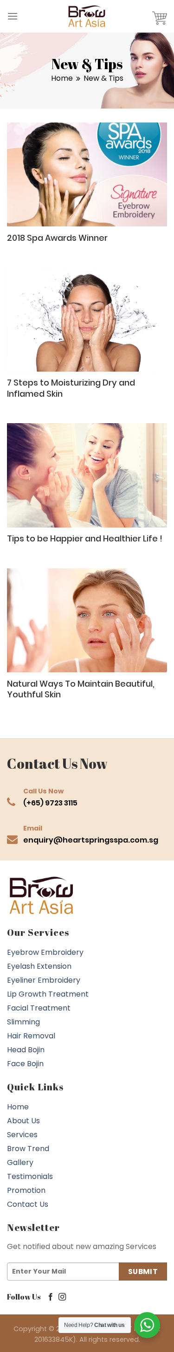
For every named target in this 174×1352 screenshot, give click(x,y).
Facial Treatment (39, 1008)
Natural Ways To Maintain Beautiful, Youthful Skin (81, 689)
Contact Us (27, 1204)
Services (22, 1134)
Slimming (23, 1022)
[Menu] (12, 16)
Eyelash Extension (39, 966)
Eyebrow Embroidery (45, 952)
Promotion (26, 1190)
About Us (23, 1120)
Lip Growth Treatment (48, 994)
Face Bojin (25, 1063)
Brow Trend (28, 1148)
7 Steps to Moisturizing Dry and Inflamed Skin (71, 388)
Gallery (20, 1162)
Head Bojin (26, 1049)
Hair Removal (31, 1035)
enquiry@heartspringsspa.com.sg (90, 840)
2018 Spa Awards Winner (57, 237)
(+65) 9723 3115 (50, 803)
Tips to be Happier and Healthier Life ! (84, 538)
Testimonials (30, 1176)
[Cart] (159, 16)
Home (62, 78)
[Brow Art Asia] (87, 16)
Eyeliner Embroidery (43, 980)
